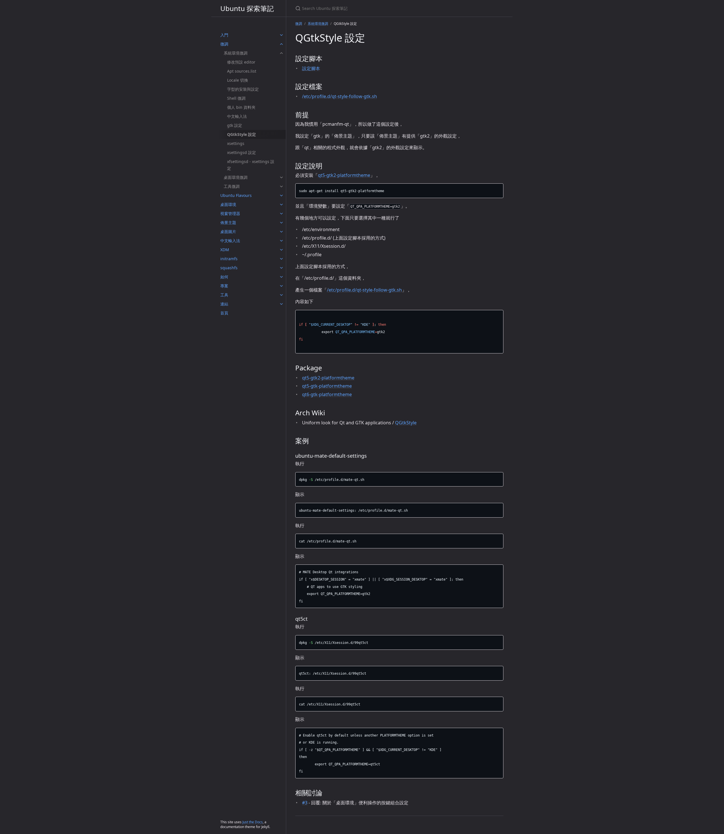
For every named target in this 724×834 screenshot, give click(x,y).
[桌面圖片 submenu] (281, 231)
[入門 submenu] (281, 35)
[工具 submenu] (281, 294)
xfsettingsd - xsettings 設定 (250, 165)
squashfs (229, 267)
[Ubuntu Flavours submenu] (281, 195)
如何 (224, 276)
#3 (304, 803)
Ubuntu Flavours (236, 195)
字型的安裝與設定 (243, 89)
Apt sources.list (241, 71)
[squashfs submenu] (281, 267)
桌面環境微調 (235, 177)
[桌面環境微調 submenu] (281, 177)
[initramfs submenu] (281, 258)
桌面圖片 (228, 231)
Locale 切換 (237, 80)
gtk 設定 (234, 125)
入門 (224, 35)
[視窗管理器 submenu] (281, 213)
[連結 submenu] (281, 304)
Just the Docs (252, 822)
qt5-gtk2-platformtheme (344, 175)
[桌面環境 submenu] (281, 204)
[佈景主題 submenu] (281, 222)
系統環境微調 (235, 53)
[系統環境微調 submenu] (281, 53)
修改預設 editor (241, 62)
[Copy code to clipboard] (498, 189)
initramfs (229, 258)
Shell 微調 (236, 98)
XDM (224, 249)
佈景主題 (228, 222)
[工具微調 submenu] (281, 186)
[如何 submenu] (281, 276)
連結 (224, 304)
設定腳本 (311, 68)
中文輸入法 (237, 116)
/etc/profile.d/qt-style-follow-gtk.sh (339, 96)
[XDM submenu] (281, 249)
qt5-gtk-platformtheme (327, 386)
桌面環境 (228, 204)
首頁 (224, 313)
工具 (224, 294)
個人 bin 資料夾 (241, 107)
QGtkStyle (406, 423)
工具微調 (232, 186)
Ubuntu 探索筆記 (247, 8)
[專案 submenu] (281, 285)
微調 (224, 44)
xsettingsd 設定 (241, 152)
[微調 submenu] (281, 44)
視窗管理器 (230, 213)
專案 (224, 285)
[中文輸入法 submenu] (281, 240)
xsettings (235, 143)
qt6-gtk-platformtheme (327, 394)
